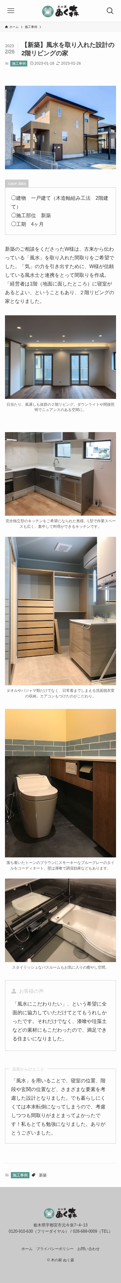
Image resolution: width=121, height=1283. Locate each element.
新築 (43, 1175)
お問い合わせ (88, 1249)
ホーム (27, 1249)
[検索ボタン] (110, 11)
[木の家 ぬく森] (60, 11)
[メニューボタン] (11, 11)
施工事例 (19, 63)
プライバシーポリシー (55, 1249)
